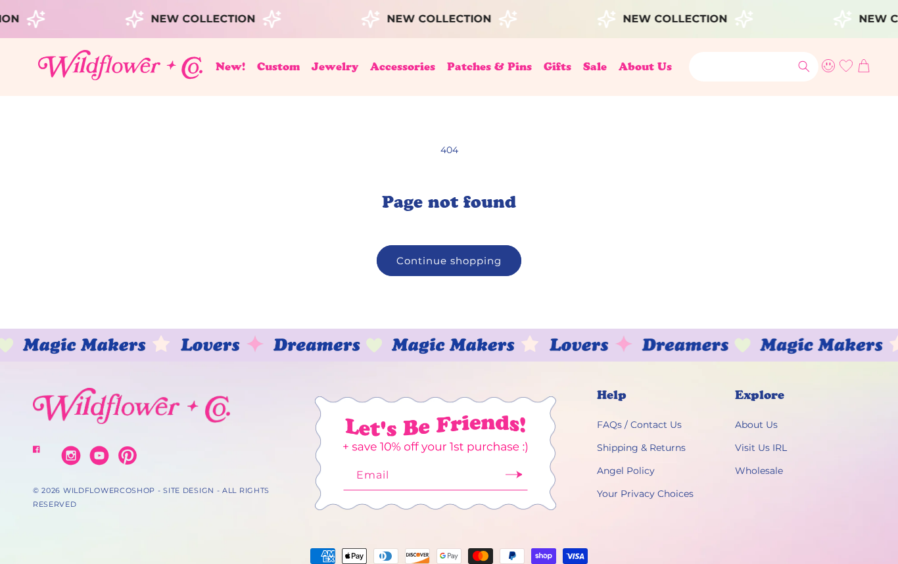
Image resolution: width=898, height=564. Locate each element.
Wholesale (759, 471)
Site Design (188, 490)
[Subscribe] (513, 478)
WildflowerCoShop (109, 490)
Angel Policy (626, 471)
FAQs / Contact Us (639, 425)
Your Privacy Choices (645, 494)
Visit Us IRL (761, 448)
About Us (756, 425)
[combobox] (753, 67)
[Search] (804, 66)
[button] (278, 66)
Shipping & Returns (641, 448)
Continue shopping (449, 260)
